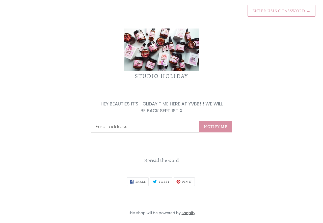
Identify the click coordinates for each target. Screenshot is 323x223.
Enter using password (281, 11)
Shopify (188, 212)
